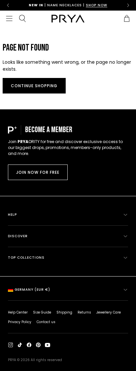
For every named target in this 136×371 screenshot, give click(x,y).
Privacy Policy (19, 321)
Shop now (96, 5)
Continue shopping (34, 86)
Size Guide (42, 312)
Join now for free (37, 172)
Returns (84, 312)
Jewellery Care (108, 312)
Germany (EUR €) (32, 289)
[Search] (22, 18)
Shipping (64, 312)
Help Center (18, 312)
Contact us (46, 321)
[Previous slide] (8, 5)
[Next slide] (128, 5)
